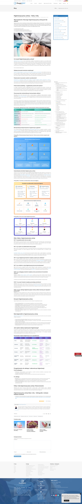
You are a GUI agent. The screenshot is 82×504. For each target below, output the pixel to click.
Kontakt (64, 3)
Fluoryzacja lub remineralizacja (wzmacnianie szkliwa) (62, 89)
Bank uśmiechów (40, 472)
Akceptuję (66, 500)
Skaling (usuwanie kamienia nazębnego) (61, 85)
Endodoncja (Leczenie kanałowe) (59, 21)
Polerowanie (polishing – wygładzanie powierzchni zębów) (61, 87)
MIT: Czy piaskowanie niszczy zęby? (61, 112)
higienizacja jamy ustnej (17, 416)
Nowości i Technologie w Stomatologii (60, 26)
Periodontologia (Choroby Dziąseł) (59, 29)
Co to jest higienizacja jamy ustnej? (59, 84)
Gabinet (15, 467)
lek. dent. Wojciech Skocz (22, 404)
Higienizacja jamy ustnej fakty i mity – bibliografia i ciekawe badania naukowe (61, 132)
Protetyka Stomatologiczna (58, 34)
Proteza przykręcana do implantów (56, 486)
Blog (14, 472)
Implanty (51, 467)
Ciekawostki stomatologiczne (54, 465)
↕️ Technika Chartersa (59, 103)
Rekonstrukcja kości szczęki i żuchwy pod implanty (58, 491)
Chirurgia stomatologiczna (58, 20)
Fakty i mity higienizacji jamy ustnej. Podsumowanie (60, 131)
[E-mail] (50, 414)
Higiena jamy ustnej (52, 466)
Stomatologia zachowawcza (58, 38)
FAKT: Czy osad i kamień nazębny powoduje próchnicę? (61, 119)
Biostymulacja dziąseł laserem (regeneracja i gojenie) (62, 90)
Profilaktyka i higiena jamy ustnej (19, 17)
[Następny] (49, 425)
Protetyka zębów (28, 472)
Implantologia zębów (28, 470)
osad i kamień (31, 416)
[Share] (47, 414)
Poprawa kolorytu (59, 96)
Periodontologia (28, 473)
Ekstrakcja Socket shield (54, 489)
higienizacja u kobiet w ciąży (24, 416)
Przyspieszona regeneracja (60, 94)
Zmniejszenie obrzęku (59, 95)
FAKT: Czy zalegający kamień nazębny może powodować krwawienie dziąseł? (61, 117)
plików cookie (77, 498)
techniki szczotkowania (40, 260)
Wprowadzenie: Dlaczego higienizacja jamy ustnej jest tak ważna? (61, 83)
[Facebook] (56, 1)
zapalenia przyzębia (17, 130)
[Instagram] (58, 1)
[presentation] (19, 424)
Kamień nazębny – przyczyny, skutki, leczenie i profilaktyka (31, 430)
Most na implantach (53, 484)
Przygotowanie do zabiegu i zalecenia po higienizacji (60, 127)
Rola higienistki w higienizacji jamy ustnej (60, 123)
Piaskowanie (58, 106)
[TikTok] (62, 1)
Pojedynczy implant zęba (54, 483)
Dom (56, 8)
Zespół (15, 466)
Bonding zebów (40, 471)
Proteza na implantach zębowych (55, 485)
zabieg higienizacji (40, 416)
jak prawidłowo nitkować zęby (25, 174)
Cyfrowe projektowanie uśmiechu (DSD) (43, 466)
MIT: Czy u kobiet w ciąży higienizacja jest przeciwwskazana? (61, 116)
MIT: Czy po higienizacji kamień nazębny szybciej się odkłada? (61, 114)
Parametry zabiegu (59, 98)
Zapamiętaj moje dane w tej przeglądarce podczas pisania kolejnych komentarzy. (25, 454)
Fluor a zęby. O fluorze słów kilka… (18, 430)
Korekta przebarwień (41, 464)
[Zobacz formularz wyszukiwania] (67, 3)
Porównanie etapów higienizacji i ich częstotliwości (61, 125)
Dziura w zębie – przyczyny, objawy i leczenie (43, 430)
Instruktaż (58, 110)
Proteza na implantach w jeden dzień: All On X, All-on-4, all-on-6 (59, 488)
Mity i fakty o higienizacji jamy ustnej (60, 111)
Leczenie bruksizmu (40, 470)
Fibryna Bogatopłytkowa (41, 473)
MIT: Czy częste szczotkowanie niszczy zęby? (62, 113)
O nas (14, 465)
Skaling (57, 105)
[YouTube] (60, 1)
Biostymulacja (58, 109)
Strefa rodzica (52, 470)
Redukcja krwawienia (59, 97)
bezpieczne (33, 269)
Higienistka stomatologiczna (18, 315)
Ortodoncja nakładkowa (41, 465)
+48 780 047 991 (41, 485)
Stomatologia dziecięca (29, 467)
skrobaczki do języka (47, 174)
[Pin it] (48, 414)
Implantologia (56, 23)
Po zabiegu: (58, 129)
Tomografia (55, 3)
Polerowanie (58, 107)
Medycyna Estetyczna (29, 474)
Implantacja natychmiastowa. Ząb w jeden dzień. (57, 490)
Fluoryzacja (58, 108)
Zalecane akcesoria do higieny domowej (61, 104)
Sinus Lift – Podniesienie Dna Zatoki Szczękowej (57, 492)
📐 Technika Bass (59, 102)
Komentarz (16, 439)
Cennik (15, 470)
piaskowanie (35, 416)
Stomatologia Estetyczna (58, 37)
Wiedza (60, 3)
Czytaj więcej (16, 409)
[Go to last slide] (15, 425)
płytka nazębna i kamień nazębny (26, 274)
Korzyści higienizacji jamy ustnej (59, 122)
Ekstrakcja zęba (40, 474)
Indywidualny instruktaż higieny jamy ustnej (62, 99)
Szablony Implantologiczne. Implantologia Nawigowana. (59, 493)
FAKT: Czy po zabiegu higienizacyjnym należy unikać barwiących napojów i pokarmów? (62, 120)
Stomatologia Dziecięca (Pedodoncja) (59, 35)
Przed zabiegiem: (59, 128)
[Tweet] (45, 414)
